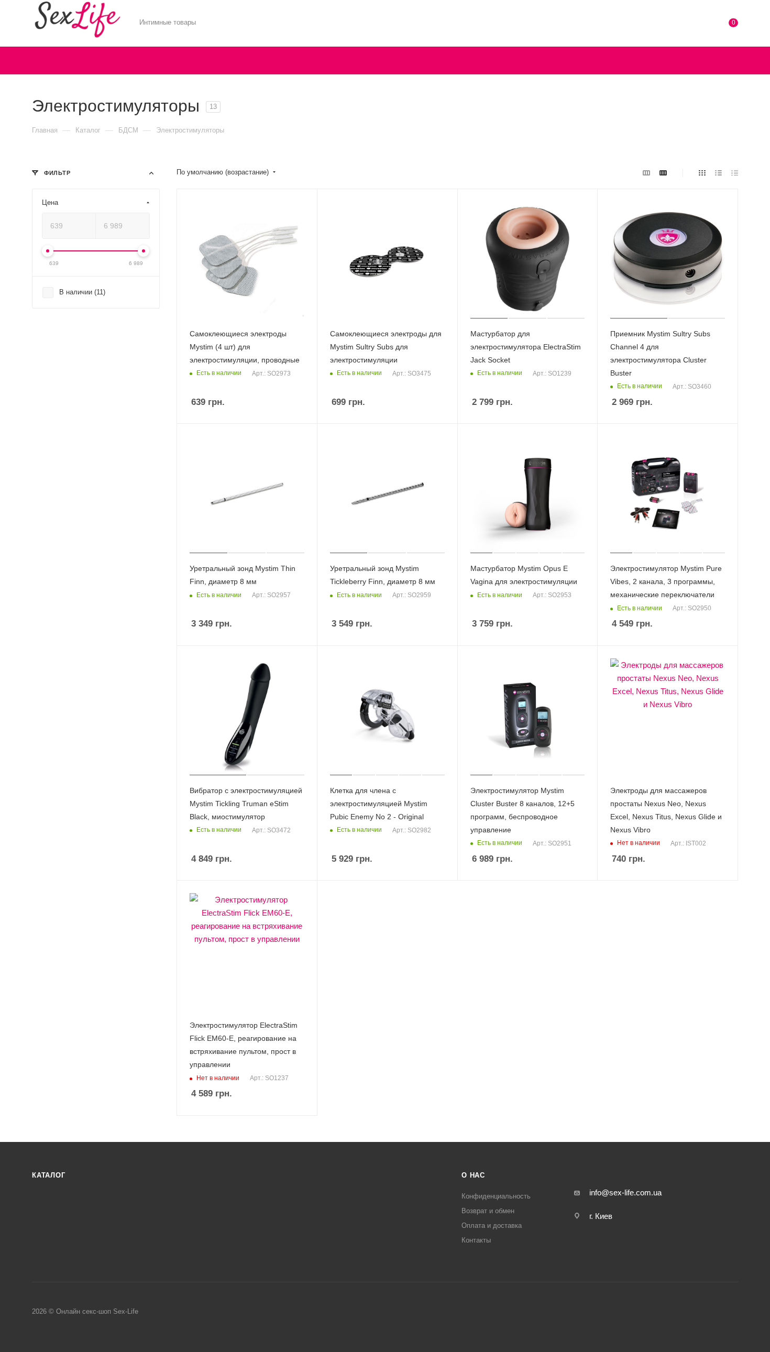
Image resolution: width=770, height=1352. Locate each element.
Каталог (48, 1175)
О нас (473, 1175)
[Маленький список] (646, 172)
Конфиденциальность (496, 1196)
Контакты (476, 1240)
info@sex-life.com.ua (625, 1192)
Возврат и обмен (487, 1211)
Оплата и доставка (491, 1225)
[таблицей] (735, 172)
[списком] (718, 172)
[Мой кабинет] (691, 24)
